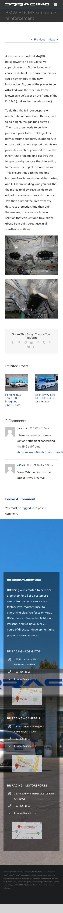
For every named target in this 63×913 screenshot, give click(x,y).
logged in (28, 508)
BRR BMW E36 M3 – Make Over (46, 396)
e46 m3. (21, 465)
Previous (39, 39)
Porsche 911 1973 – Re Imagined (13, 398)
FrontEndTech (37, 872)
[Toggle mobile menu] (56, 4)
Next (52, 39)
